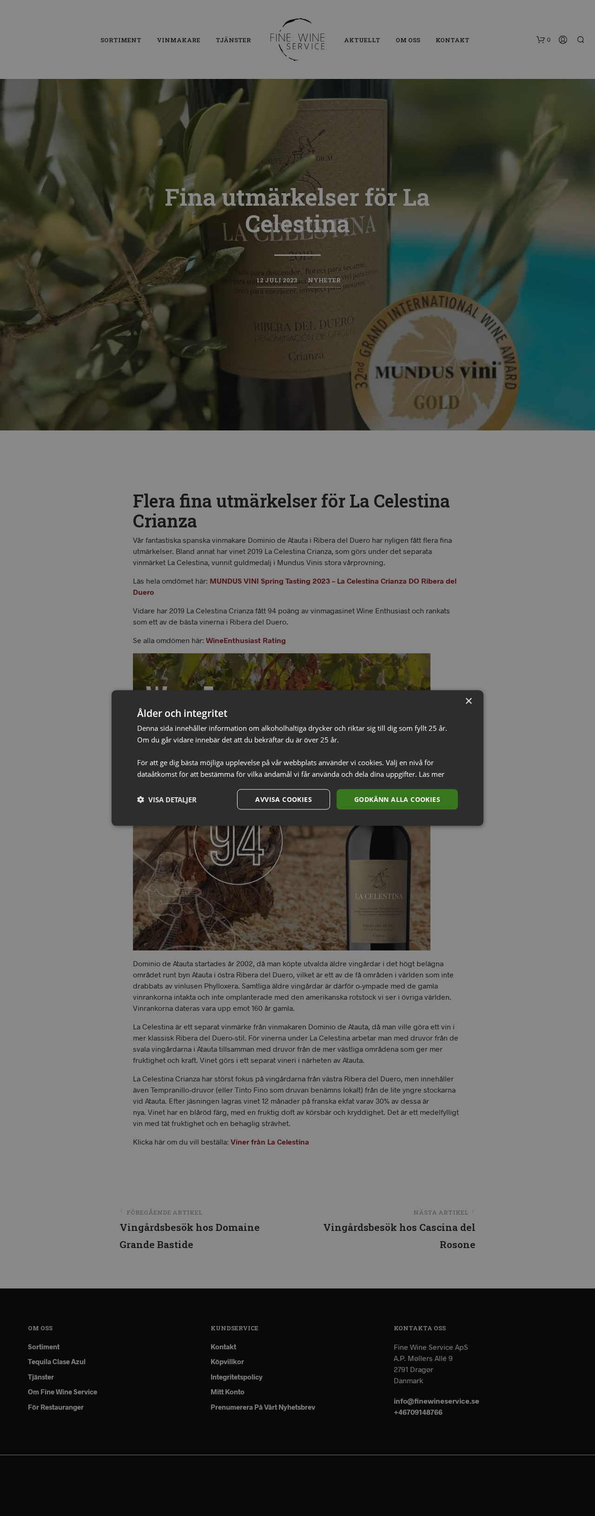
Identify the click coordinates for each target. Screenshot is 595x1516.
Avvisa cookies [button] (283, 798)
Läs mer (431, 773)
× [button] (468, 700)
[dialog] (297, 758)
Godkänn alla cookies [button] (397, 798)
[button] (167, 799)
